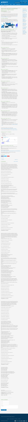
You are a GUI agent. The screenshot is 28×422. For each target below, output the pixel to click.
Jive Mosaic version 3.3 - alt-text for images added (25, 28)
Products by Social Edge (5, 420)
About (11, 4)
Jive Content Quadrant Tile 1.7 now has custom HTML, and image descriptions (25, 32)
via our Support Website (10, 21)
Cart (25, 2)
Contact (14, 4)
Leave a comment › (16, 161)
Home (1, 4)
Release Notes (18, 4)
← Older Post (2, 159)
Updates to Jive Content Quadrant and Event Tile (25, 24)
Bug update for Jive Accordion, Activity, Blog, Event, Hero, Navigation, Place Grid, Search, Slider (25, 15)
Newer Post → (16, 159)
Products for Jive (6, 4)
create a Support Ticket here (14, 129)
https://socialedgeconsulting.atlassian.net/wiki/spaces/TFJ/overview (9, 128)
